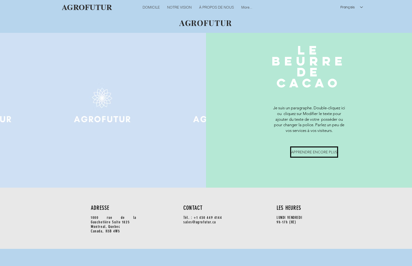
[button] (309, 152)
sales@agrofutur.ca (199, 222)
